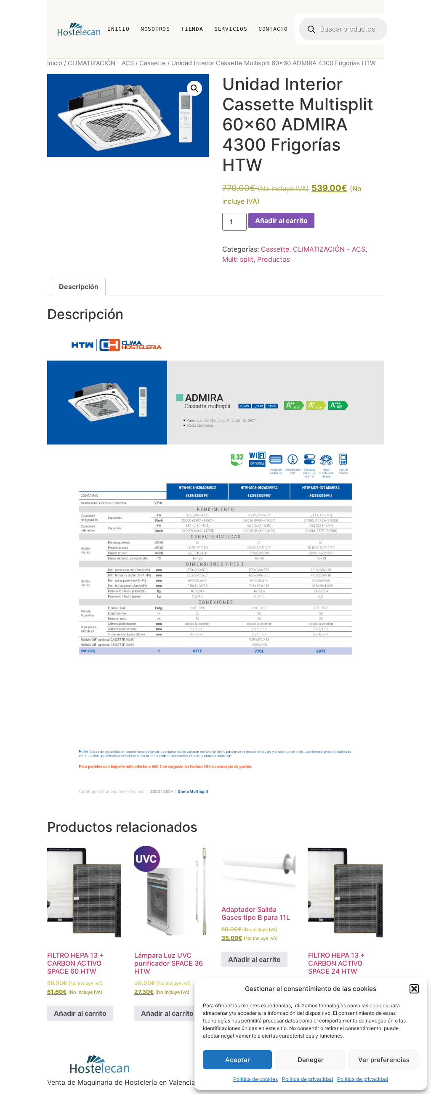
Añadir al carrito (281, 220)
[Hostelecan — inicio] (79, 29)
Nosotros (155, 29)
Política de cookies (255, 1079)
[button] (414, 989)
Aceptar (237, 1060)
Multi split (237, 259)
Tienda (192, 29)
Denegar (311, 1060)
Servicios (230, 29)
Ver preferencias (384, 1060)
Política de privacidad (307, 1079)
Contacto (273, 29)
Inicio (118, 29)
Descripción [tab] (78, 286)
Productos (273, 259)
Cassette (152, 63)
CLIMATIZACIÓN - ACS (101, 63)
